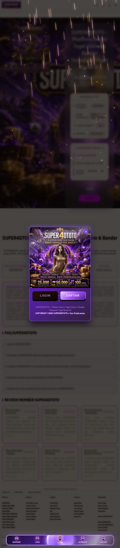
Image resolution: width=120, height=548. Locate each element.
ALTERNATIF (82, 542)
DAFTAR (72, 295)
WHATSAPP (17, 542)
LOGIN (45, 295)
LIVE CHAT (103, 542)
